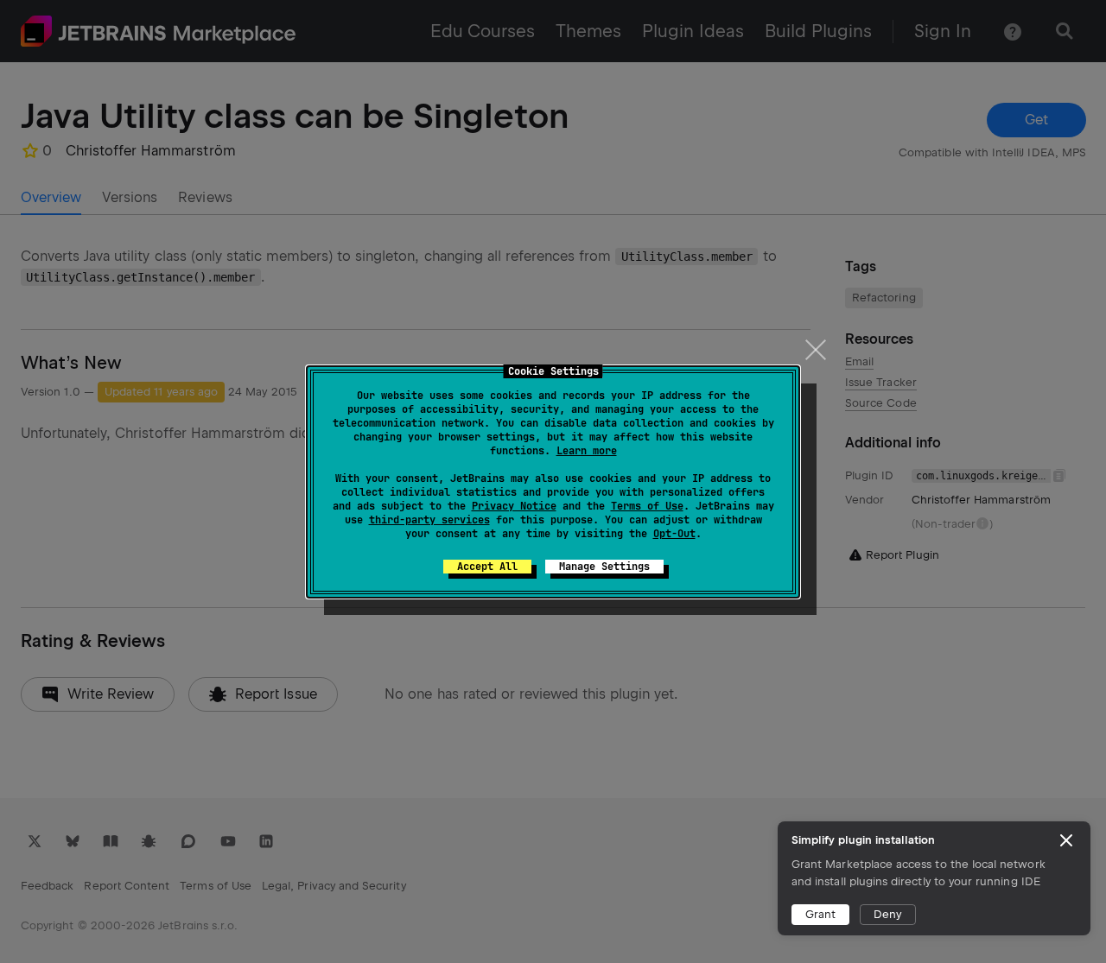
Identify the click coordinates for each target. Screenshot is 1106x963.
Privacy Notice (514, 506)
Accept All (487, 566)
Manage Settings (604, 566)
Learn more (586, 451)
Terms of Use (647, 506)
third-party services (429, 520)
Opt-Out (674, 534)
